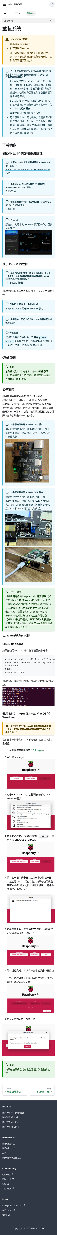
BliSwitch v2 (8, 1143)
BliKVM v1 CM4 (10, 1126)
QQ (4, 1184)
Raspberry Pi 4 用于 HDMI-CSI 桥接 (24, 308)
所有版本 (10, 209)
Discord (6, 1179)
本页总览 (9, 20)
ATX (4, 1153)
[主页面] (5, 13)
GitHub (6, 1174)
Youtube (7, 1188)
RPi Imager (37, 750)
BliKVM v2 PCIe (10, 1122)
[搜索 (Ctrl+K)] (52, 4)
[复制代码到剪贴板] (51, 658)
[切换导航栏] (4, 4)
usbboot (13, 604)
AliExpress (8, 1210)
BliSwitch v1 (8, 1148)
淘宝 (4, 1214)
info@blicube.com (12, 1205)
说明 (12, 322)
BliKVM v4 (10, 191)
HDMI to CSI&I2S (11, 1157)
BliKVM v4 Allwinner (13, 1112)
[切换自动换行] (45, 658)
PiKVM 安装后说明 (32, 345)
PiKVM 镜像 (16, 282)
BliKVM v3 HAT (10, 1117)
